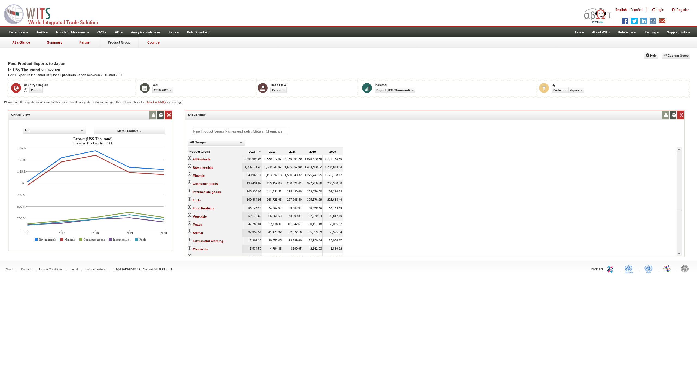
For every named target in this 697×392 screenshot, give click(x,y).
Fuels (197, 200)
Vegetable (200, 216)
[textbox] (240, 131)
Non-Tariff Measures (71, 32)
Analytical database (145, 32)
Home (579, 32)
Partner (85, 42)
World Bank (686, 268)
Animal (198, 232)
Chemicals (200, 249)
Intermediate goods (207, 192)
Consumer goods (205, 183)
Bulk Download (198, 32)
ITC (611, 268)
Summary (54, 42)
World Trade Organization (667, 268)
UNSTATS (648, 268)
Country (153, 42)
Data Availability (156, 102)
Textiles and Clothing (208, 241)
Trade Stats (17, 32)
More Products (127, 131)
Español (636, 9)
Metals (197, 224)
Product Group (119, 42)
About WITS (601, 32)
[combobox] (54, 131)
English (621, 9)
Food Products (203, 208)
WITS (54, 13)
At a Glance (21, 42)
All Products (201, 159)
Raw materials (203, 167)
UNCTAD (629, 268)
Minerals (199, 175)
